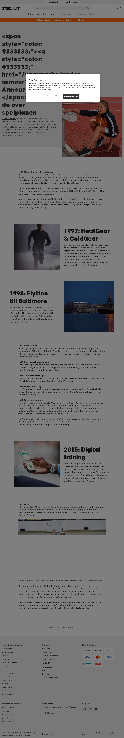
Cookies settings (53, 96)
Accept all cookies (71, 96)
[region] (63, 88)
